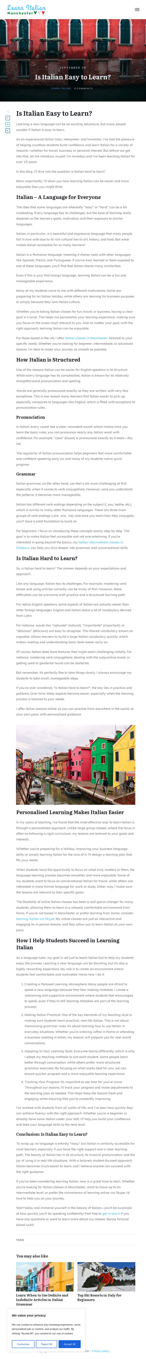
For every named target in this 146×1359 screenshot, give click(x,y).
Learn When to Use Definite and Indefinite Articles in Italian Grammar (45, 1286)
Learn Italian (61, 88)
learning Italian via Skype (35, 919)
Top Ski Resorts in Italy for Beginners (106, 1286)
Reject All (46, 1344)
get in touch (110, 1213)
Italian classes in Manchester (86, 338)
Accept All (69, 1344)
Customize (23, 1344)
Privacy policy (101, 1351)
